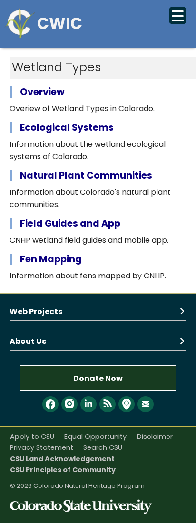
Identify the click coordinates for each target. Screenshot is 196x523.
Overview (42, 92)
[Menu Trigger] (177, 15)
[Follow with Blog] (107, 404)
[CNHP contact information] (145, 404)
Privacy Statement (41, 447)
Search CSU (102, 447)
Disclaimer (155, 436)
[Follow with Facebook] (50, 404)
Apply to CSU (32, 436)
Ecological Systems (67, 127)
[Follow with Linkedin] (88, 404)
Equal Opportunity (95, 436)
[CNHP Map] (126, 404)
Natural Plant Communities (86, 175)
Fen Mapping (51, 259)
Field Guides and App (70, 223)
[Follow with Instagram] (69, 404)
